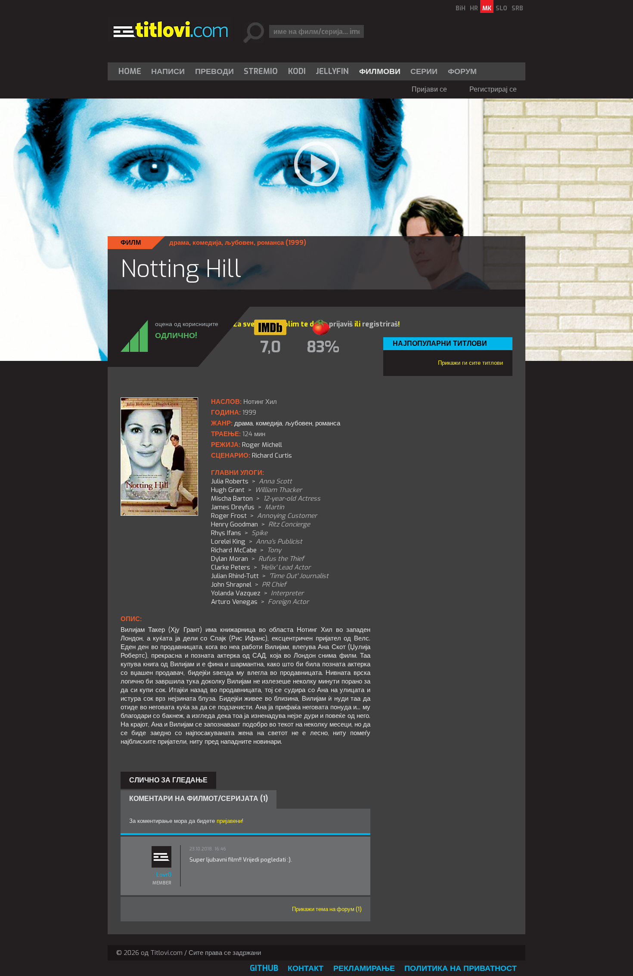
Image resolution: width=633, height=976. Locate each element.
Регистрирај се (493, 89)
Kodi (297, 71)
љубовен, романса (254, 242)
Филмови (379, 71)
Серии (424, 71)
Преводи (214, 71)
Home (129, 71)
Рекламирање (364, 968)
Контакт (305, 968)
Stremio (261, 71)
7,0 (270, 347)
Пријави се (429, 89)
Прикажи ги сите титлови (470, 362)
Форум (462, 71)
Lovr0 (163, 874)
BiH (460, 8)
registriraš (380, 324)
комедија (206, 242)
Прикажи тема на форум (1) (327, 909)
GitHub (264, 968)
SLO (501, 8)
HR (474, 8)
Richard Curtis (272, 455)
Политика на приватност (460, 968)
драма (179, 242)
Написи (168, 71)
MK (486, 8)
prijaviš (341, 324)
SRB (517, 8)
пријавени (229, 821)
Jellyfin (332, 71)
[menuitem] (131, 71)
